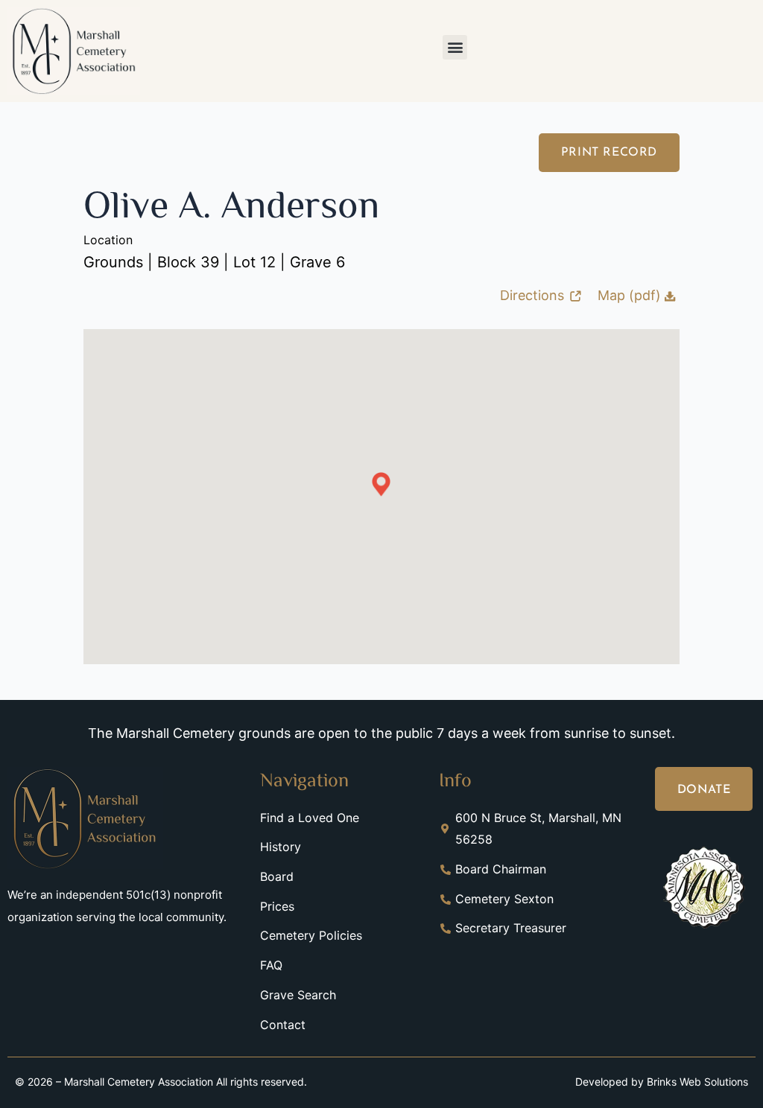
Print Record (609, 153)
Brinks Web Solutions (697, 1081)
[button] (455, 47)
